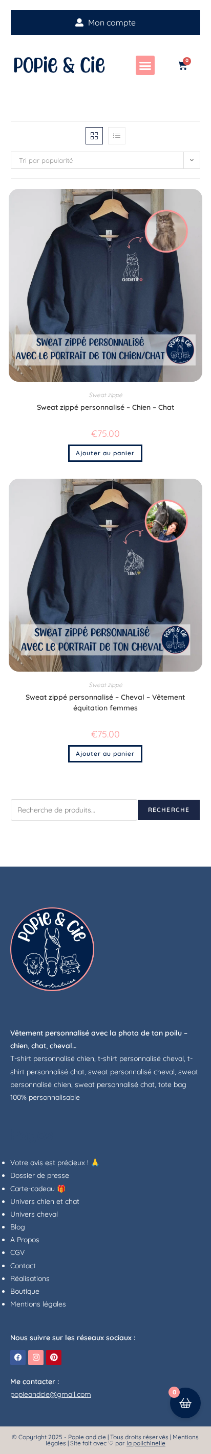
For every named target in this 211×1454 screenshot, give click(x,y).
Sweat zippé (105, 395)
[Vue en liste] (116, 135)
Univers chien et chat (44, 1201)
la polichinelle (145, 1443)
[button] (145, 65)
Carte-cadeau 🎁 (38, 1188)
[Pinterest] (53, 1357)
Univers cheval (34, 1214)
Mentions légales (38, 1304)
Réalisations (30, 1278)
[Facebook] (18, 1357)
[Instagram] (36, 1357)
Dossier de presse (39, 1175)
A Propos (24, 1239)
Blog (17, 1226)
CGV (17, 1252)
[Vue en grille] (94, 135)
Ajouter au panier (105, 453)
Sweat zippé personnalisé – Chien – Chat (105, 407)
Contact (23, 1265)
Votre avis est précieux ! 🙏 (54, 1162)
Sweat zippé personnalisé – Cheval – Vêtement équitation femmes (105, 702)
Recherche (169, 810)
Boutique (24, 1291)
